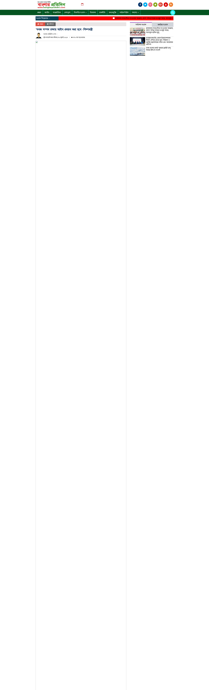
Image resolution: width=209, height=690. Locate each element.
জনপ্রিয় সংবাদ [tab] (163, 24)
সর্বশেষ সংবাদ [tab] (141, 24)
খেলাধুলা (67, 12)
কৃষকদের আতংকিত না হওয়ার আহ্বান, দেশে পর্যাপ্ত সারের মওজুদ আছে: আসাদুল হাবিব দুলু (141, 18)
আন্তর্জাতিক (57, 12)
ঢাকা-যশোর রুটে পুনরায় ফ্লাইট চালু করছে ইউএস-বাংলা (158, 49)
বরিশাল (51, 24)
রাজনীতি (102, 12)
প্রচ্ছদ (39, 12)
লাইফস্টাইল (124, 12)
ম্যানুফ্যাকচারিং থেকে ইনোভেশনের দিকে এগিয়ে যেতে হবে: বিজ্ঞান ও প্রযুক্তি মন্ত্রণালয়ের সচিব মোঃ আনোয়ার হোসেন (159, 41)
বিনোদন (93, 12)
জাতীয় (47, 12)
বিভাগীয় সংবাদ (79, 12)
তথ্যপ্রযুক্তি (112, 12)
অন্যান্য (134, 12)
